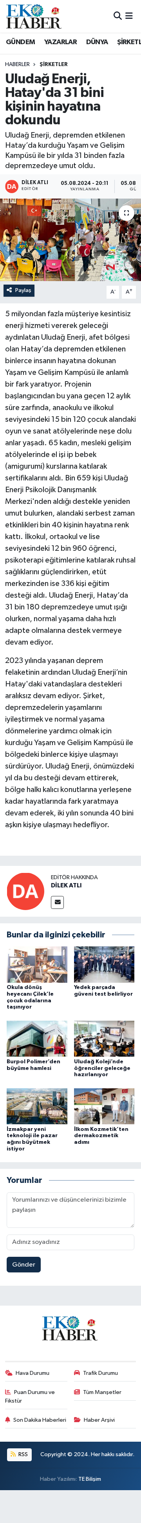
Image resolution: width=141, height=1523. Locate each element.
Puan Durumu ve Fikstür (30, 1396)
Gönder (23, 1264)
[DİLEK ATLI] (25, 891)
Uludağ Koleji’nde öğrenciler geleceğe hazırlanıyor (102, 1068)
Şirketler (54, 64)
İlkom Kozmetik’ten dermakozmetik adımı (101, 1136)
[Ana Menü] (129, 16)
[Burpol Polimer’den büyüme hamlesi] (37, 1038)
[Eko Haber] (34, 16)
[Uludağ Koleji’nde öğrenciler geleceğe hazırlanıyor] (104, 1038)
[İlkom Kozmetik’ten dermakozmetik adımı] (104, 1106)
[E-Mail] (57, 902)
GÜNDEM (20, 42)
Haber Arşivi (99, 1420)
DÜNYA (97, 42)
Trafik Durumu (100, 1373)
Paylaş (23, 290)
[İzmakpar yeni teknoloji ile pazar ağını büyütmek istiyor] (37, 1106)
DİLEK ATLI (66, 885)
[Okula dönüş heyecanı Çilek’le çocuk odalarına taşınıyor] (37, 964)
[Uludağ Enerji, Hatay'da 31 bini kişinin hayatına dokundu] (70, 240)
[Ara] (118, 16)
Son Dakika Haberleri (39, 1420)
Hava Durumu (32, 1373)
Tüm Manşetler (102, 1392)
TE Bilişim (89, 1479)
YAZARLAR (60, 42)
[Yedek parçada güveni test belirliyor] (104, 964)
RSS (22, 1454)
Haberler (17, 64)
